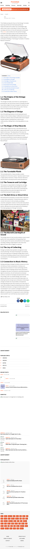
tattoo (26, 526)
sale (26, 523)
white (14, 528)
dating (4, 363)
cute (2, 518)
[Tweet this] (21, 300)
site (8, 526)
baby (14, 516)
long (21, 521)
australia (10, 516)
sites (11, 526)
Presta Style (11, 546)
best (20, 516)
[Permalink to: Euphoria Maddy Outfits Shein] (15, 469)
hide (9, 75)
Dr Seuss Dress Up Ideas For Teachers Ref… (16, 492)
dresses (5, 360)
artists (5, 365)
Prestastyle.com (21, 546)
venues (2, 528)
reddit (23, 523)
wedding (5, 358)
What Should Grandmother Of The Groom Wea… (17, 503)
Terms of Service (7, 538)
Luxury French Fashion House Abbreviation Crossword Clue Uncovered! (22, 334)
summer (22, 526)
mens (2, 523)
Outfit (2, 374)
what (11, 528)
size (14, 526)
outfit (12, 523)
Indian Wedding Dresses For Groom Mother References (16, 9)
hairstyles (10, 521)
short (5, 526)
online (9, 523)
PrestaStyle (15, 2)
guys (26, 518)
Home (7, 536)
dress (4, 368)
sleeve (18, 526)
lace (18, 521)
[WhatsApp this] (28, 300)
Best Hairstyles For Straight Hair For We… (11, 434)
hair (1, 521)
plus (19, 523)
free (20, 518)
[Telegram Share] (24, 300)
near (5, 523)
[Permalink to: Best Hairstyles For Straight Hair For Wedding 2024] (15, 414)
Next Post (27, 305)
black (24, 516)
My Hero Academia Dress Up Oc (14, 486)
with (17, 528)
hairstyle (5, 521)
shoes (2, 526)
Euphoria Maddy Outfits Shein (14, 480)
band (17, 516)
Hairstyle (3, 432)
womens (21, 528)
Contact (8, 540)
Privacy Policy (22, 536)
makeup (25, 521)
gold (23, 518)
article (4, 31)
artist (2, 516)
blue (27, 516)
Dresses (8, 490)
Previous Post (4, 305)
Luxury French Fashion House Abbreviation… (17, 387)
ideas (15, 521)
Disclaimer (22, 538)
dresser (12, 518)
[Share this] (18, 300)
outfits (16, 523)
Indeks (22, 540)
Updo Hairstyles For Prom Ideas (13, 438)
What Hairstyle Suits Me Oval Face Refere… (16, 450)
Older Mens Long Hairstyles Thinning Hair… (16, 444)
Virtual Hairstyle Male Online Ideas (15, 497)
